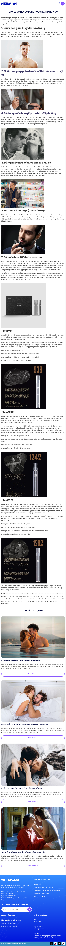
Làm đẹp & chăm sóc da (9, 926)
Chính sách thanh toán (41, 894)
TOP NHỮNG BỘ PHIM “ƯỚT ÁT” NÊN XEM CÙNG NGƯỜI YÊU (23, 852)
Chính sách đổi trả (40, 897)
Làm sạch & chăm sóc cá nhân (11, 920)
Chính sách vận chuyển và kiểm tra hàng (47, 890)
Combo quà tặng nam (8, 923)
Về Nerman (37, 884)
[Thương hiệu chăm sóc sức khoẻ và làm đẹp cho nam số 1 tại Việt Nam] (8, 3)
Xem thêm (32, 674)
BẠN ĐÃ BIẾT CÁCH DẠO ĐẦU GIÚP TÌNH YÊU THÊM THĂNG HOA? (25, 724)
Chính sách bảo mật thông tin (43, 887)
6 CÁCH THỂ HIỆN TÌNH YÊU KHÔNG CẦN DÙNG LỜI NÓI (21, 788)
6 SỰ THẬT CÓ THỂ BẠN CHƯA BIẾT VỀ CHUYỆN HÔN (20, 660)
